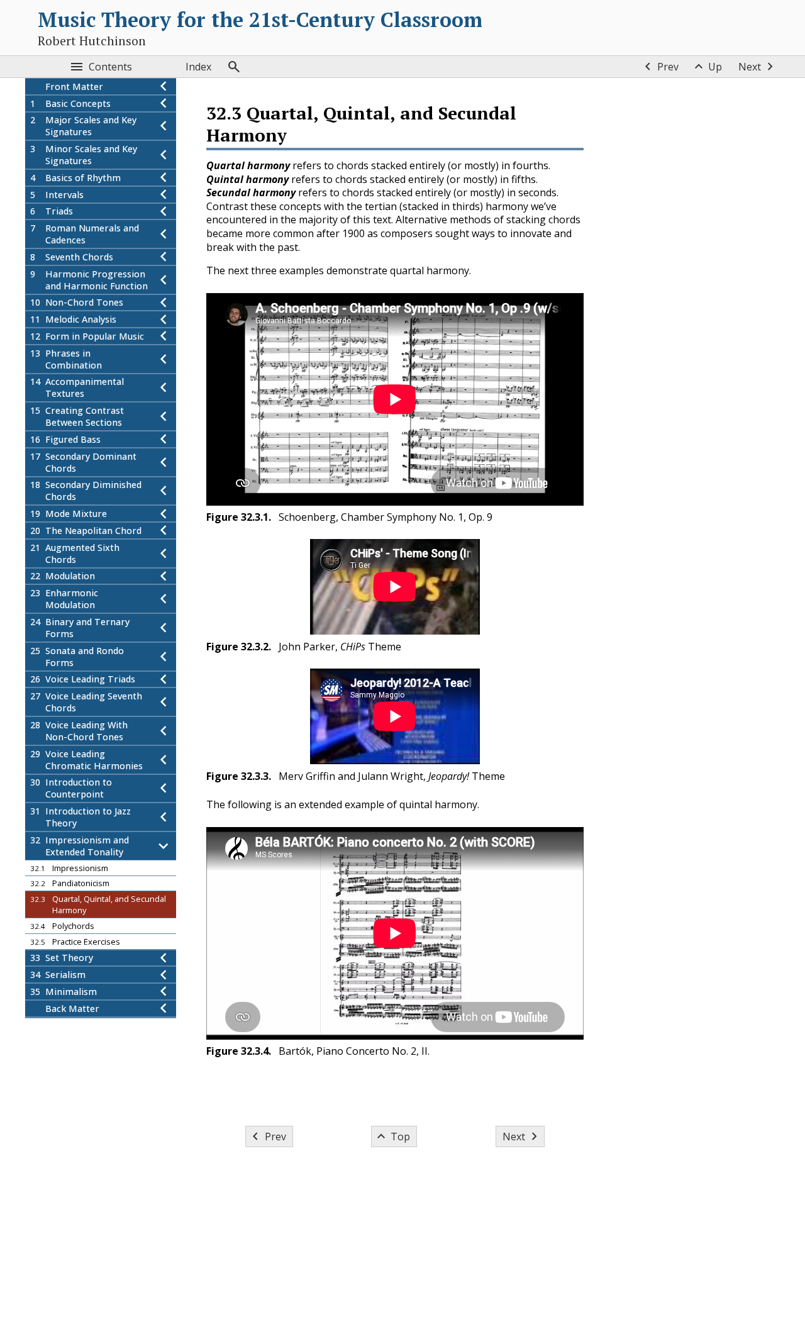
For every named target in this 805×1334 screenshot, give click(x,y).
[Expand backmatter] (163, 1008)
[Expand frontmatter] (163, 86)
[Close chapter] (163, 846)
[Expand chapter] (163, 103)
